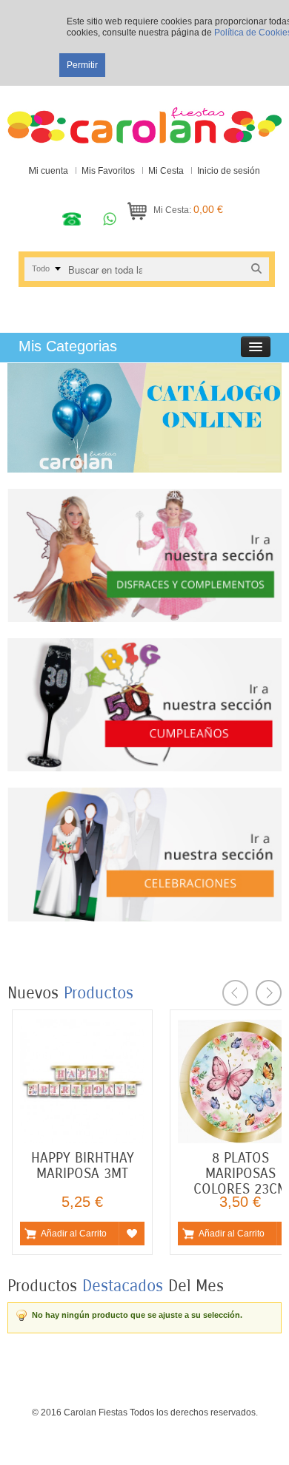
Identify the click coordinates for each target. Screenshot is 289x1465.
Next (269, 993)
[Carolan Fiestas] (144, 118)
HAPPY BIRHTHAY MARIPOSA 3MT (82, 1165)
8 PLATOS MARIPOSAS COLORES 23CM (240, 1173)
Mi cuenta (48, 171)
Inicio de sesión (228, 171)
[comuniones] (144, 794)
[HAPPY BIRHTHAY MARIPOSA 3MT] (82, 1026)
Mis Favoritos (108, 171)
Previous (235, 993)
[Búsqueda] (256, 268)
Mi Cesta (166, 171)
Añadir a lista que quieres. (131, 1233)
